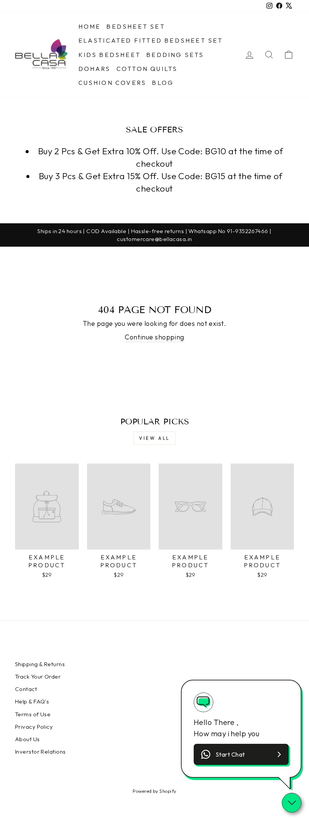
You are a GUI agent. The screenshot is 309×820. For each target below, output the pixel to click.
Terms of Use (32, 714)
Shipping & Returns (40, 664)
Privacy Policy (34, 726)
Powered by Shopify (154, 791)
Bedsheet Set (135, 26)
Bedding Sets (175, 54)
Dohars (94, 68)
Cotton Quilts (147, 68)
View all (154, 438)
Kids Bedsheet (109, 54)
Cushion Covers (112, 82)
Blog (163, 82)
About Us (27, 739)
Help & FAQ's (32, 701)
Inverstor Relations (40, 751)
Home (89, 26)
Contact (26, 689)
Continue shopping (154, 337)
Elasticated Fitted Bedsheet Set (150, 40)
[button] (241, 754)
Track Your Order (38, 676)
